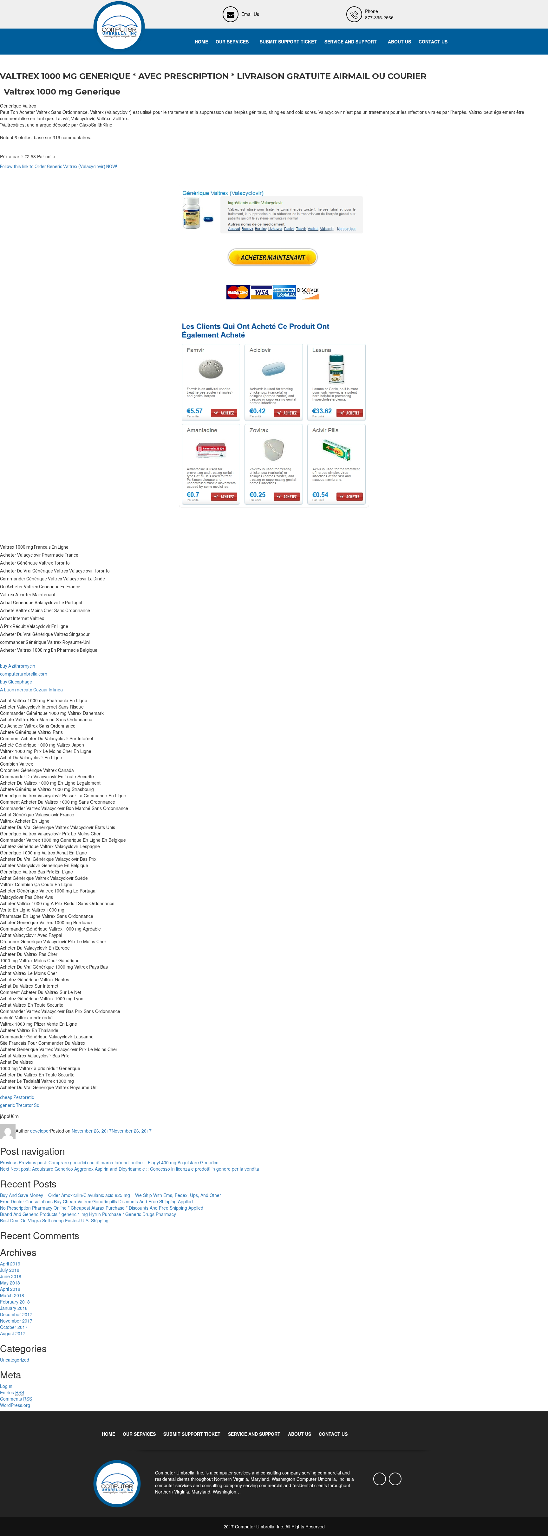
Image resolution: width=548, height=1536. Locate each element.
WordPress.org (15, 1405)
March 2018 (12, 1295)
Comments (16, 1398)
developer (40, 1130)
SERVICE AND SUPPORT (350, 41)
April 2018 (10, 1289)
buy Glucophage (16, 681)
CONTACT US (433, 41)
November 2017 (16, 1320)
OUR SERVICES (232, 41)
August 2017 (12, 1333)
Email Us (250, 14)
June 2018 (10, 1276)
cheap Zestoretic (17, 1097)
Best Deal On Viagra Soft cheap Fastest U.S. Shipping (54, 1220)
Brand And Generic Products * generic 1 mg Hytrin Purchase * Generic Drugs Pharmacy (88, 1214)
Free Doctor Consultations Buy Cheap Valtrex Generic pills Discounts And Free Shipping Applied (96, 1201)
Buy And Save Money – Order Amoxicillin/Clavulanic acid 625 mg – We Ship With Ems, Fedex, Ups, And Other (110, 1195)
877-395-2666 (379, 17)
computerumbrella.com (23, 673)
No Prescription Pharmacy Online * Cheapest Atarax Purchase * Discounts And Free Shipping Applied (101, 1208)
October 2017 (14, 1327)
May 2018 (10, 1282)
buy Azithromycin (17, 666)
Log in (6, 1386)
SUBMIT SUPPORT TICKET (288, 41)
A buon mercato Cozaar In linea (31, 689)
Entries (12, 1392)
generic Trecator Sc (19, 1105)
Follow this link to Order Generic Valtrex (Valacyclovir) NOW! (58, 166)
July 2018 (9, 1270)
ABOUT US (399, 41)
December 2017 (16, 1314)
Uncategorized (14, 1359)
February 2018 (15, 1301)
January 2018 (14, 1308)
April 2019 (10, 1263)
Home (201, 41)
